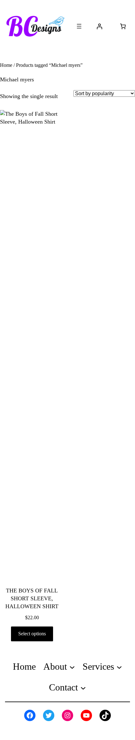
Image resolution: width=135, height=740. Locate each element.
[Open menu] (79, 26)
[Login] (99, 26)
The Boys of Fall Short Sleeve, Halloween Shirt (31, 598)
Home (6, 65)
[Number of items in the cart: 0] (123, 26)
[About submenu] (72, 667)
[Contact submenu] (83, 687)
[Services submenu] (119, 667)
